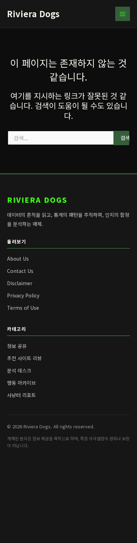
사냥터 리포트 (21, 394)
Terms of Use (23, 307)
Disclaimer (19, 283)
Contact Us (20, 270)
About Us (18, 258)
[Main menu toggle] (122, 14)
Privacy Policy (23, 295)
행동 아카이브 (21, 382)
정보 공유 (17, 345)
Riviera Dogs (33, 13)
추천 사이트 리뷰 (24, 358)
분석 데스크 (19, 370)
